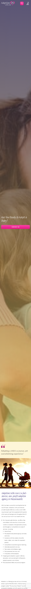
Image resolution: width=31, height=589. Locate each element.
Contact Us (15, 227)
